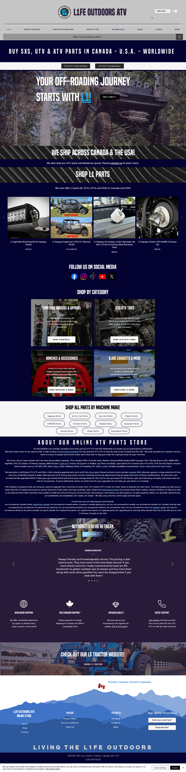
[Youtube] (102, 277)
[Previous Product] (3, 217)
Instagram (115, 722)
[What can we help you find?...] (179, 37)
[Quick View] (28, 217)
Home (24, 723)
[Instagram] (84, 277)
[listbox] (162, 11)
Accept (175, 767)
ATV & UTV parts (119, 626)
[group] (92, 225)
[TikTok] (93, 277)
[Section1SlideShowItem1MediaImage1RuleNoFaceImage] (88, 580)
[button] (162, 11)
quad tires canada (41, 504)
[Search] (152, 18)
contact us (116, 163)
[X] (112, 277)
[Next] (171, 108)
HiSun (56, 466)
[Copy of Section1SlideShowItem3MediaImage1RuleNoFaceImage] (97, 580)
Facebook (115, 718)
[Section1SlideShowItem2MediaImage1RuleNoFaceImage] (91, 580)
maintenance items (110, 489)
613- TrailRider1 (93, 550)
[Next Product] (181, 217)
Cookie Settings (160, 767)
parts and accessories (69, 451)
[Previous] (14, 108)
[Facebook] (74, 277)
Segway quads (159, 507)
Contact (24, 732)
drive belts (94, 472)
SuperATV (64, 463)
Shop (25, 727)
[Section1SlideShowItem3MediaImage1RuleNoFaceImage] (94, 580)
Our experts (154, 620)
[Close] (182, 767)
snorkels (132, 472)
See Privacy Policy (53, 769)
